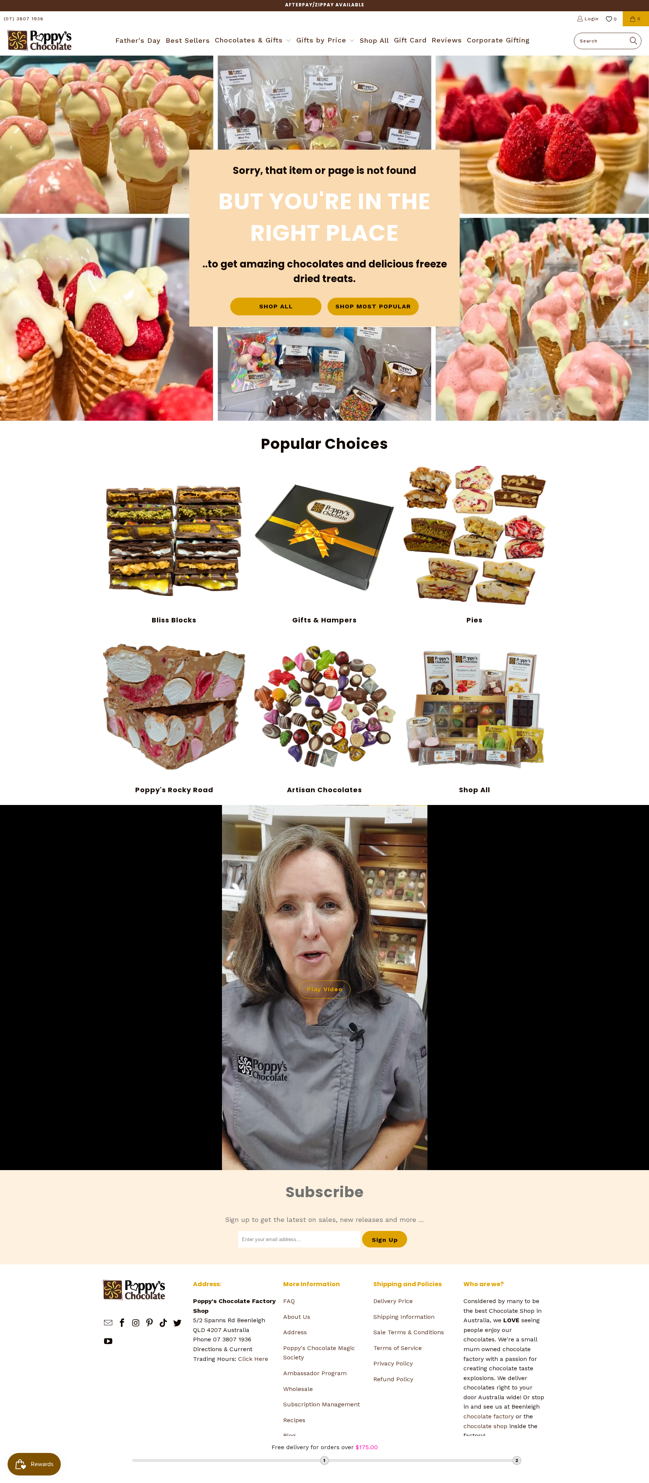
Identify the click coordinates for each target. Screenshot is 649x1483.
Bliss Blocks (174, 545)
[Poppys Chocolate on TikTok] (163, 1323)
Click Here (253, 1358)
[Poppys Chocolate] (39, 41)
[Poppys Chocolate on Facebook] (122, 1323)
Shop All (474, 715)
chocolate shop (485, 1426)
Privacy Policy (393, 1363)
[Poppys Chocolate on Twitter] (177, 1323)
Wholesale (298, 1388)
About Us (296, 1316)
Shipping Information (404, 1316)
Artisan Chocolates (324, 715)
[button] (253, 40)
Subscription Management (321, 1404)
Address (295, 1332)
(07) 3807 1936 (24, 18)
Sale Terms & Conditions (408, 1332)
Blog (289, 1435)
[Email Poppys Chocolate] (108, 1323)
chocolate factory (488, 1416)
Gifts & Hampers (324, 545)
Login (592, 18)
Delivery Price (393, 1301)
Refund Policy (393, 1379)
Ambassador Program (315, 1373)
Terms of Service (397, 1348)
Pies (474, 545)
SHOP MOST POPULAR (373, 306)
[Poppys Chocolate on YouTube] (108, 1342)
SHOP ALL (276, 306)
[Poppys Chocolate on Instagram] (136, 1323)
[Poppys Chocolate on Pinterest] (149, 1323)
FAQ (289, 1301)
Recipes (294, 1420)
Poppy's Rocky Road (174, 715)
